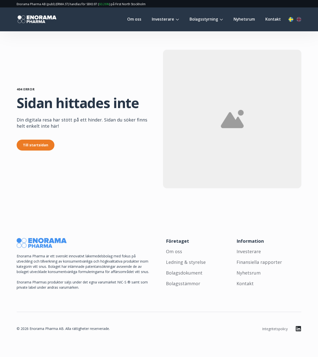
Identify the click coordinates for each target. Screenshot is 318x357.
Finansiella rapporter (259, 262)
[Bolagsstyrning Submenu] (220, 19)
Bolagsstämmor (183, 283)
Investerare (163, 19)
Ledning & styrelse (186, 262)
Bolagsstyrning (204, 19)
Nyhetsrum (244, 19)
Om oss (134, 19)
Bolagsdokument (184, 273)
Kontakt (273, 19)
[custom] (298, 329)
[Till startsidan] (37, 19)
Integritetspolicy (275, 328)
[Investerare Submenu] (176, 19)
